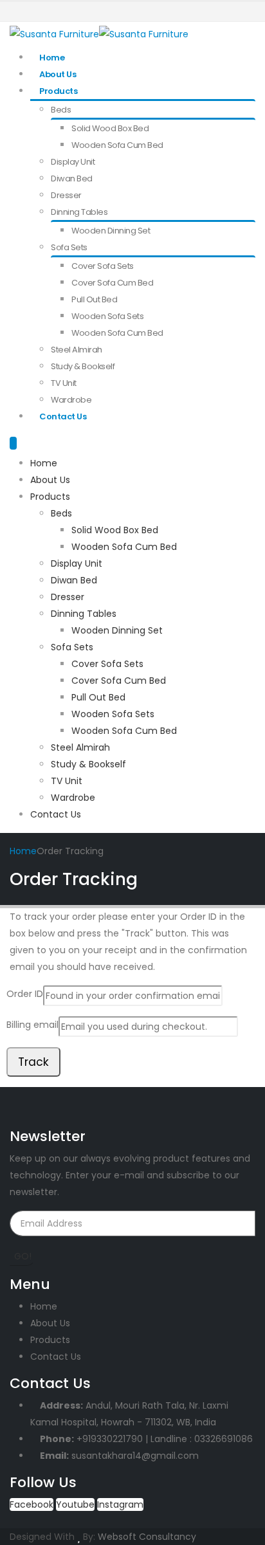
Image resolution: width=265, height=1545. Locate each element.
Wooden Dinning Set (110, 230)
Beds (61, 109)
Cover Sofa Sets (102, 266)
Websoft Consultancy (147, 1536)
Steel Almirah (76, 349)
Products (58, 91)
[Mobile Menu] (13, 443)
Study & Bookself (82, 366)
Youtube (75, 1504)
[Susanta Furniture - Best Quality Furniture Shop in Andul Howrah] (99, 33)
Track (33, 1062)
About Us (57, 74)
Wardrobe (71, 399)
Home (51, 57)
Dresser (66, 195)
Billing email (32, 1024)
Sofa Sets (69, 247)
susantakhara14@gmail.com (135, 1455)
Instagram (120, 1504)
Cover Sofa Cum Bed (112, 282)
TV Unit (64, 383)
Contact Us (62, 416)
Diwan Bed (72, 178)
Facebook (31, 1504)
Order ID (24, 993)
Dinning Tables (79, 211)
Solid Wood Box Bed (110, 128)
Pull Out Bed (94, 299)
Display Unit (73, 161)
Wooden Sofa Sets (107, 316)
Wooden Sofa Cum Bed (117, 145)
